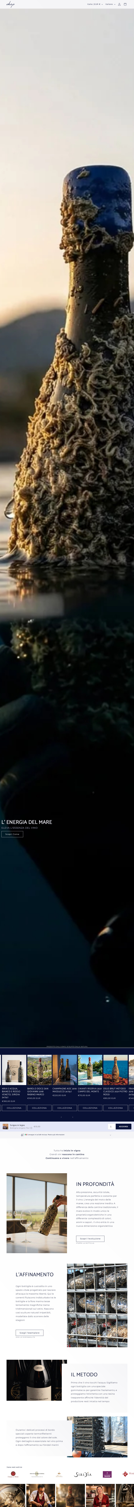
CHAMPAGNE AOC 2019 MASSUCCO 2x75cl (65, 1090)
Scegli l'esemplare (30, 1333)
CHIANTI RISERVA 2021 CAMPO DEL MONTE (90, 1090)
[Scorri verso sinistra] (61, 1117)
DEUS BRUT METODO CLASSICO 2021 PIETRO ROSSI (115, 1091)
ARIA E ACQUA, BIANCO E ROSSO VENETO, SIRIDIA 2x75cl (11, 1093)
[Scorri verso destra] (73, 1117)
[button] (67, 1135)
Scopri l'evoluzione (90, 1238)
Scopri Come (12, 834)
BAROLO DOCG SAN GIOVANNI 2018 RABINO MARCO (37, 1091)
